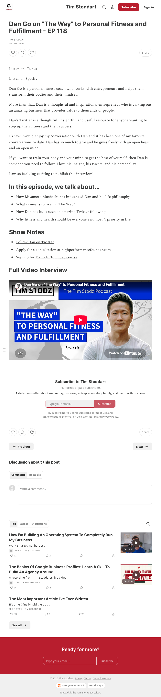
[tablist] (26, 475)
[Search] (104, 7)
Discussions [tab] (39, 524)
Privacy (78, 678)
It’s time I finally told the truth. (29, 604)
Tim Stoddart (17, 39)
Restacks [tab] (35, 475)
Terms (87, 678)
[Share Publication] (113, 7)
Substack (65, 692)
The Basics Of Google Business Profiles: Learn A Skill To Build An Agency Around (59, 569)
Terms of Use (99, 412)
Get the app (96, 685)
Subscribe (128, 7)
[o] (136, 543)
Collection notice (102, 678)
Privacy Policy (110, 416)
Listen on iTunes (23, 69)
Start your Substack (72, 685)
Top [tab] (13, 524)
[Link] (3, 186)
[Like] (13, 53)
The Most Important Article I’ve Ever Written (48, 599)
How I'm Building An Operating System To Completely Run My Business (61, 537)
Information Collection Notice (79, 416)
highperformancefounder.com (86, 250)
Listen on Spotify (23, 78)
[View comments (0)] (22, 53)
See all (17, 625)
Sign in (149, 7)
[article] (80, 545)
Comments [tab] (18, 475)
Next (139, 446)
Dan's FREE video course (56, 257)
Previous (24, 446)
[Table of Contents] (4, 348)
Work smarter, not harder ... (27, 545)
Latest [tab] (24, 524)
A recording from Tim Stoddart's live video (37, 577)
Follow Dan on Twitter (35, 242)
